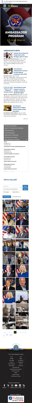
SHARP (15, 372)
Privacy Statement (11, 363)
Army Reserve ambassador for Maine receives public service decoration (19, 108)
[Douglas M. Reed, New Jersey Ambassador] (9, 232)
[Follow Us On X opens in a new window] (8, 386)
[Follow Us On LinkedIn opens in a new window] (20, 386)
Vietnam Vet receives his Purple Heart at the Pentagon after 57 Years (21, 55)
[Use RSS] (24, 386)
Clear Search (7, 197)
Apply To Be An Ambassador (11, 135)
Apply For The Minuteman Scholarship (14, 128)
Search (25, 186)
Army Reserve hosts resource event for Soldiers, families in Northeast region (20, 90)
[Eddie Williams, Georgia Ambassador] (9, 284)
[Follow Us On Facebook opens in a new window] (4, 386)
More (25, 118)
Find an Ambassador (10, 132)
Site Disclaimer (11, 365)
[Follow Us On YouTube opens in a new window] (16, 386)
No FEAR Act (20, 360)
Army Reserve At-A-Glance (11, 137)
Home (11, 356)
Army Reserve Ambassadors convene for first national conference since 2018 (20, 71)
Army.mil (20, 363)
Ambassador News (9, 130)
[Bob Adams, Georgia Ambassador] (22, 284)
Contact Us (11, 362)
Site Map (11, 358)
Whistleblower (20, 362)
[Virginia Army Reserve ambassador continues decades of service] (9, 245)
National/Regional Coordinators (12, 139)
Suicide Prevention (15, 374)
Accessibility (11, 360)
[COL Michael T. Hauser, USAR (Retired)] (22, 232)
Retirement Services (16, 370)
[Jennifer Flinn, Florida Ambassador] (22, 271)
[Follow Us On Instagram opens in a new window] (12, 386)
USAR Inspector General (16, 376)
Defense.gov (20, 365)
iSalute (21, 358)
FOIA (21, 356)
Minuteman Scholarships (11, 125)
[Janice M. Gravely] (9, 219)
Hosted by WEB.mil (15, 394)
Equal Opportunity (15, 367)
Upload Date (15, 192)
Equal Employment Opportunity (16, 369)
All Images (6, 192)
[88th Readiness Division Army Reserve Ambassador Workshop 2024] (22, 296)
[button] (7, 3)
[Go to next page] (3, 335)
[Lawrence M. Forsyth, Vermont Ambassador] (22, 206)
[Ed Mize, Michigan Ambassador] (9, 271)
